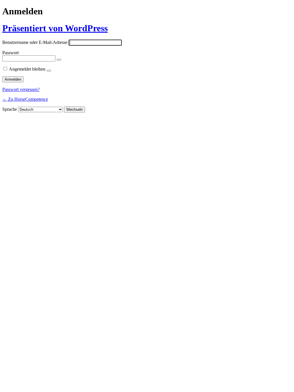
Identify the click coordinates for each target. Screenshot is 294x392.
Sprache (9, 109)
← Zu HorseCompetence (25, 99)
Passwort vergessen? (21, 89)
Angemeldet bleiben (27, 69)
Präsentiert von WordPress (55, 28)
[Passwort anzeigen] (59, 60)
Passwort (10, 52)
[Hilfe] (49, 70)
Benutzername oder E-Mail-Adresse (34, 42)
